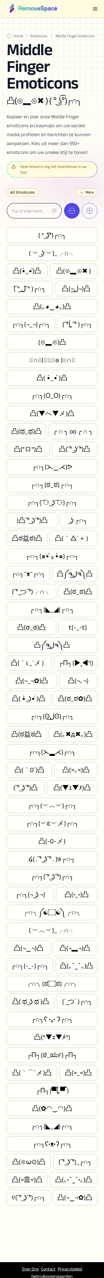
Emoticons (39, 36)
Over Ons (30, 1269)
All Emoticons (22, 192)
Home (18, 36)
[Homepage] (33, 8)
